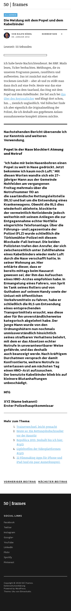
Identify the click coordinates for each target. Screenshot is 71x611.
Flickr (7, 552)
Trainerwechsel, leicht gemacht (37, 427)
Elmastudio (25, 591)
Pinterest (9, 562)
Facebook (9, 522)
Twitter (8, 527)
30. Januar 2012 (21, 36)
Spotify (8, 557)
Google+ (8, 537)
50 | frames (16, 4)
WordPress (20, 588)
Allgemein (11, 14)
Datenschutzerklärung (14, 585)
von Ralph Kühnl (22, 34)
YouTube (8, 542)
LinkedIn (8, 547)
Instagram (9, 532)
